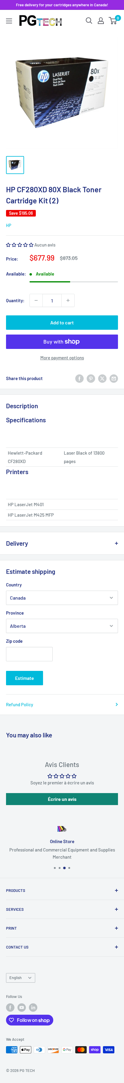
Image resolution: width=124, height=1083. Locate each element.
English (15, 977)
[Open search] (89, 20)
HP (8, 225)
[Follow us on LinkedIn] (33, 1007)
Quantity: (15, 300)
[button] (19, 244)
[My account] (101, 20)
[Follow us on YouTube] (21, 1007)
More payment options (62, 357)
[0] (113, 20)
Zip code (14, 641)
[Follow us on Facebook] (10, 1007)
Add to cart (62, 322)
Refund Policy (19, 704)
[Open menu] (9, 21)
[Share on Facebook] (79, 378)
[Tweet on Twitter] (102, 378)
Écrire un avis (62, 799)
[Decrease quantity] (36, 300)
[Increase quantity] (68, 300)
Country (14, 584)
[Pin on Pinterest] (91, 378)
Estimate (24, 678)
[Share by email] (114, 378)
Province (15, 612)
